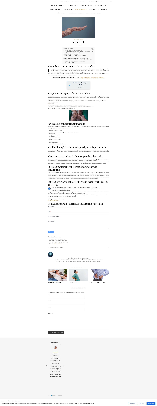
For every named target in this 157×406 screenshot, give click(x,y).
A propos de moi (63, 1)
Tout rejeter (141, 403)
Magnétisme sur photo (57, 5)
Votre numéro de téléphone (54, 216)
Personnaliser (132, 403)
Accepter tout (151, 403)
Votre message (51, 221)
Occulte (103, 9)
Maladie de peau (72, 5)
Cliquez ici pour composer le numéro (92, 78)
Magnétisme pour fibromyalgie (56, 282)
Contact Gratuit (96, 13)
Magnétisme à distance (95, 1)
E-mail (49, 301)
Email (49, 211)
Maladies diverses (99, 5)
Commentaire (50, 313)
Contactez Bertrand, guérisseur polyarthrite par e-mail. (74, 61)
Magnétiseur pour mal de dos (97, 282)
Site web (49, 307)
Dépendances (68, 9)
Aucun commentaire (78, 44)
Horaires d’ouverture (70, 62)
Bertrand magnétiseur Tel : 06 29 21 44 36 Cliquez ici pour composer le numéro (80, 51)
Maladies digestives (55, 9)
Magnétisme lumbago (74, 282)
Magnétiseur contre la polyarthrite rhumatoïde (73, 50)
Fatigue (49, 103)
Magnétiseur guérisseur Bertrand (56, 247)
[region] (78, 402)
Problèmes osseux (80, 9)
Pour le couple (93, 9)
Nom (49, 294)
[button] (51, 395)
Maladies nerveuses (85, 5)
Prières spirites (61, 13)
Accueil (55, 1)
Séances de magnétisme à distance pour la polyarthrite (74, 57)
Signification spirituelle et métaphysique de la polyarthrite (75, 55)
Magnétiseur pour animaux (76, 13)
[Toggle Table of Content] (92, 48)
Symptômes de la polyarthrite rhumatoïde (72, 52)
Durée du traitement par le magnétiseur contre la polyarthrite (76, 58)
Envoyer (50, 231)
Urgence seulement (58, 243)
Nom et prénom (51, 206)
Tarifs (87, 13)
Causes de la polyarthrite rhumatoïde (71, 54)
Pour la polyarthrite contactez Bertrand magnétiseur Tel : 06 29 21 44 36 (78, 59)
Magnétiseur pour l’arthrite (53, 200)
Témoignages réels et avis (78, 1)
